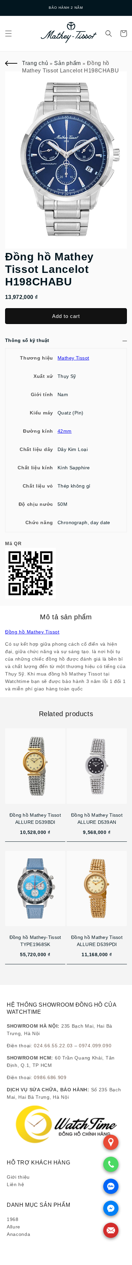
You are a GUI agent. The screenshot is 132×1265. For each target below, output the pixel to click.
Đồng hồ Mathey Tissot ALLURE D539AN (97, 818)
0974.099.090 (95, 1045)
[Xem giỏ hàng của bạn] (123, 33)
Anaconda (18, 1234)
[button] (8, 33)
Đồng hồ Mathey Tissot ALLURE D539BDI (35, 818)
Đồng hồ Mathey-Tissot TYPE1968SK (35, 941)
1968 (13, 1219)
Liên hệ (15, 1184)
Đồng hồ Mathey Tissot (32, 632)
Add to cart (66, 316)
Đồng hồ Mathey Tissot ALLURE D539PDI (97, 941)
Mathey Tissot (73, 358)
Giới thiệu (18, 1177)
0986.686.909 (50, 1077)
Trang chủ (35, 63)
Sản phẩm (67, 63)
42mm (65, 431)
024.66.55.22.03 (53, 1045)
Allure (13, 1226)
